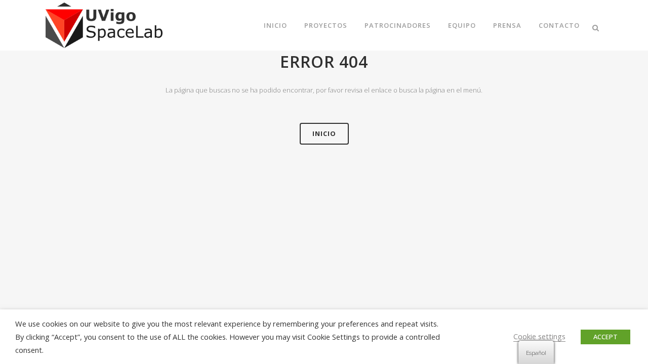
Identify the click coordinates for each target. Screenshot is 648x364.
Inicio (324, 133)
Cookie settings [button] (539, 336)
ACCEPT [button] (605, 336)
